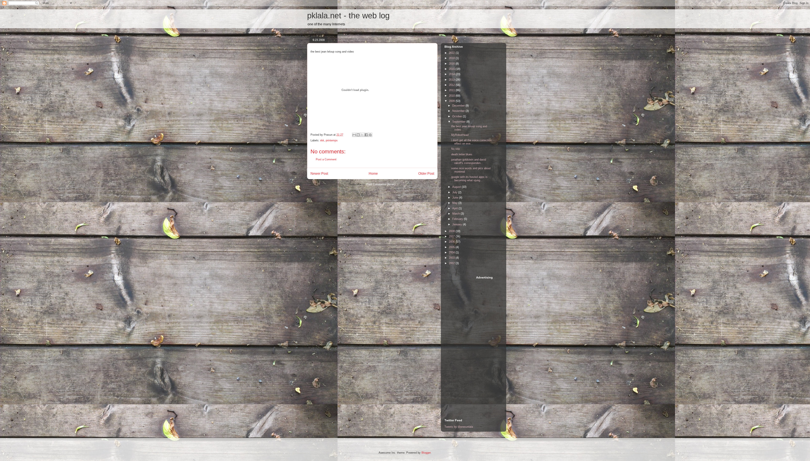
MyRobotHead (459, 135)
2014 (452, 74)
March (456, 213)
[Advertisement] (461, 339)
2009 (452, 101)
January (457, 224)
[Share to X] (362, 135)
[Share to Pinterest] (370, 135)
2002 (452, 263)
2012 (452, 85)
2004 (452, 252)
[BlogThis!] (358, 135)
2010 (452, 95)
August (457, 186)
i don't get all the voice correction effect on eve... (471, 142)
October (457, 116)
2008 (452, 231)
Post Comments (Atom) (380, 184)
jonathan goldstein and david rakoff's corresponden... (468, 161)
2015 (452, 68)
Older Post (426, 173)
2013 (452, 79)
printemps (332, 140)
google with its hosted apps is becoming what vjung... (469, 178)
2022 (452, 52)
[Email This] (354, 135)
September (459, 121)
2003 (452, 257)
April (455, 208)
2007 (452, 236)
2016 (452, 63)
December (459, 105)
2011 (452, 90)
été (322, 140)
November (459, 110)
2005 (452, 247)
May (455, 202)
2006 (452, 241)
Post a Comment (326, 159)
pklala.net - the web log (348, 15)
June (455, 197)
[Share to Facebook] (366, 135)
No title (455, 148)
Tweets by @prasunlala (458, 426)
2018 (452, 58)
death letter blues (461, 154)
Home (373, 173)
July (455, 192)
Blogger (426, 452)
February (458, 218)
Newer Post (319, 173)
